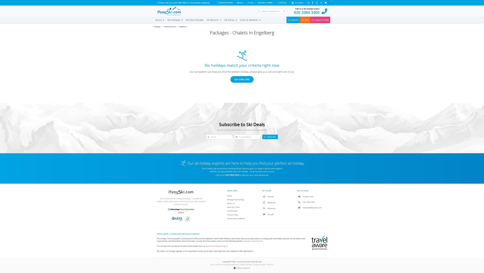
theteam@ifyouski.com (312, 207)
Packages (157, 27)
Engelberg (182, 27)
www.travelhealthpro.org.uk (217, 246)
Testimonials (232, 211)
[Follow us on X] (321, 3)
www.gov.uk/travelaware (253, 241)
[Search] (284, 11)
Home (229, 196)
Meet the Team (233, 207)
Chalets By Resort (170, 27)
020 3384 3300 (242, 79)
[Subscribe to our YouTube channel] (326, 3)
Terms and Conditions (236, 218)
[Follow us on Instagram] (317, 3)
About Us (231, 203)
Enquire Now (308, 196)
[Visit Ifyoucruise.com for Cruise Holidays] (297, 2)
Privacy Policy (232, 215)
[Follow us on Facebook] (313, 3)
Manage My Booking (235, 199)
